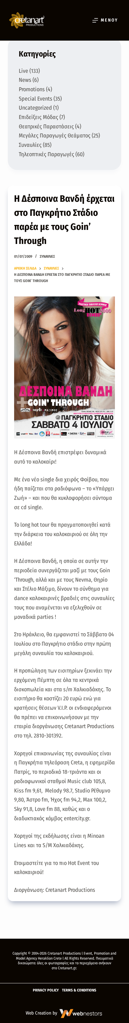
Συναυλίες (47, 256)
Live (23, 70)
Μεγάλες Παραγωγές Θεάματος (54, 135)
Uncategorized (35, 107)
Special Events (35, 98)
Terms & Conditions (79, 990)
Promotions (32, 89)
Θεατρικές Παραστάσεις (46, 126)
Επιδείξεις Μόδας (38, 117)
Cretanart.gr (67, 968)
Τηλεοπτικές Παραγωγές (46, 154)
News (25, 80)
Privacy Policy (46, 990)
